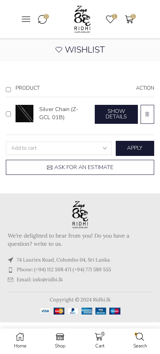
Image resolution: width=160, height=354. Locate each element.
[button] (26, 19)
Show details (116, 114)
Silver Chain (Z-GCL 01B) (58, 113)
